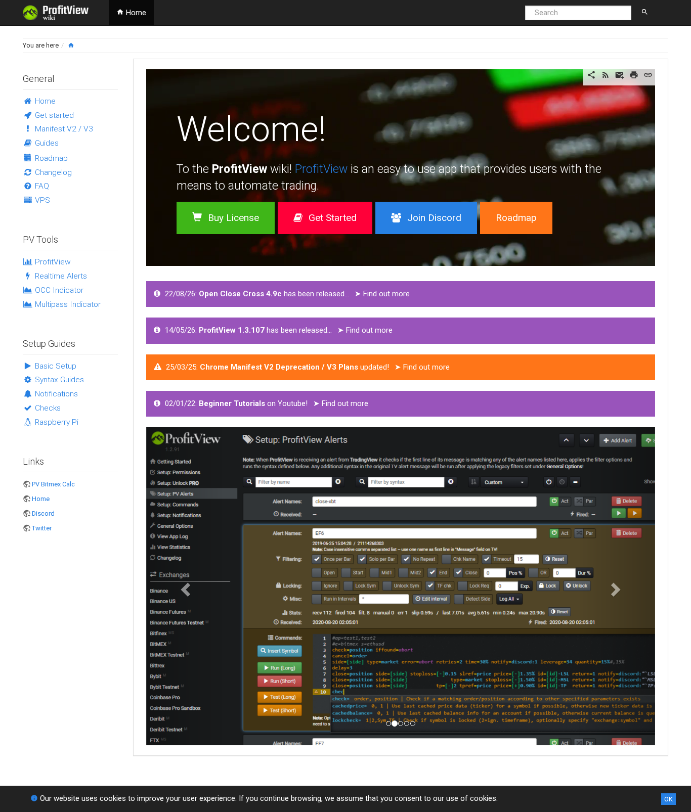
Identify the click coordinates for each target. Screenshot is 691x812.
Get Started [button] (333, 217)
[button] (184, 586)
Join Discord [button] (434, 217)
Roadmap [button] (516, 217)
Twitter (42, 528)
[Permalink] (648, 74)
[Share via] (591, 74)
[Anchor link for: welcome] (343, 126)
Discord (43, 513)
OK (668, 799)
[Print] (633, 74)
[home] (71, 45)
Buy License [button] (233, 217)
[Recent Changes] (605, 74)
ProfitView (321, 169)
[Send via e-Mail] (619, 74)
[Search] (644, 15)
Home (135, 12)
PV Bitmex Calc (53, 484)
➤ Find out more (382, 293)
